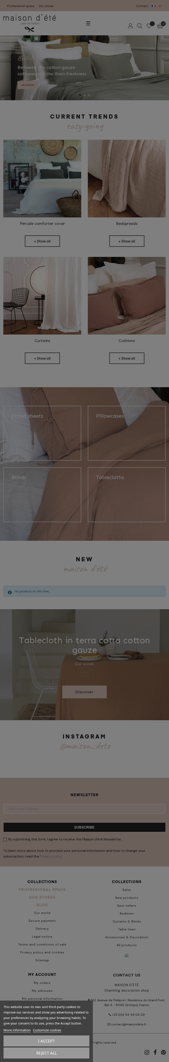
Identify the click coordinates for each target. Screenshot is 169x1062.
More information (17, 1030)
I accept (46, 1041)
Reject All (46, 1053)
